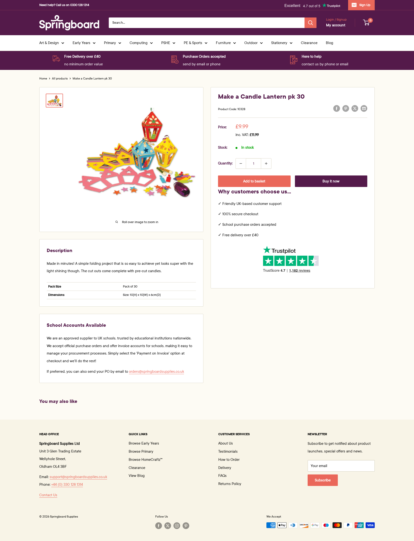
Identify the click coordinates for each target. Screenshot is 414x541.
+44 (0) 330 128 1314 (67, 484)
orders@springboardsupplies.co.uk (156, 371)
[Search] (310, 22)
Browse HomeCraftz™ (145, 459)
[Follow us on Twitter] (167, 525)
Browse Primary (141, 451)
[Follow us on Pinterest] (186, 525)
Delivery (224, 468)
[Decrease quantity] (241, 163)
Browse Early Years (144, 443)
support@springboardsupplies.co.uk (78, 477)
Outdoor (251, 43)
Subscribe (323, 480)
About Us (225, 443)
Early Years (81, 43)
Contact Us (48, 495)
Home (43, 78)
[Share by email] (364, 108)
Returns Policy (229, 484)
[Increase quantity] (266, 163)
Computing (139, 43)
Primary (110, 43)
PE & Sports (193, 43)
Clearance (309, 43)
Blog (329, 43)
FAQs (222, 475)
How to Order (229, 459)
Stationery (279, 43)
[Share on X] (354, 108)
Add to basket (254, 181)
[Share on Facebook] (336, 108)
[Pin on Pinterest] (345, 108)
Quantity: (225, 163)
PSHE (165, 43)
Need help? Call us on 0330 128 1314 (64, 5)
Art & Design (49, 43)
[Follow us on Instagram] (176, 525)
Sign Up (364, 5)
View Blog (137, 475)
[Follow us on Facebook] (158, 525)
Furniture (223, 43)
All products (60, 78)
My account (335, 25)
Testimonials (228, 451)
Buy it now (330, 181)
